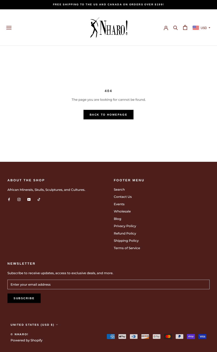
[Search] (175, 27)
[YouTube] (29, 199)
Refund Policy (125, 233)
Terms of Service (127, 248)
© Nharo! (20, 334)
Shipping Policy (126, 241)
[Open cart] (185, 27)
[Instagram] (19, 199)
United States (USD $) (32, 324)
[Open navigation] (8, 27)
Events (119, 204)
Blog (117, 219)
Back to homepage (109, 114)
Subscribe (24, 298)
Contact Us (123, 197)
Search (119, 189)
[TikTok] (38, 199)
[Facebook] (9, 199)
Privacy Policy (125, 226)
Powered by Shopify (26, 340)
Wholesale (122, 211)
